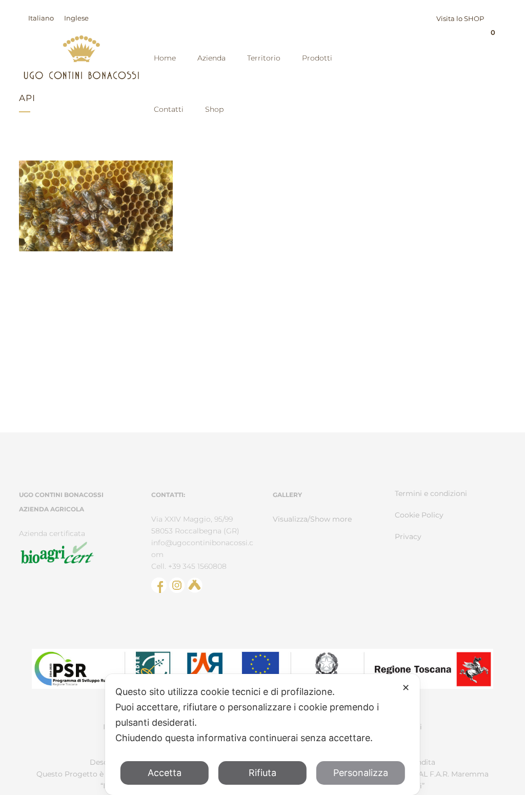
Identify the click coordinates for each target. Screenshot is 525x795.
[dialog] (262, 734)
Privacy (408, 536)
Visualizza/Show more (312, 519)
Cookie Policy (419, 515)
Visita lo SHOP (460, 18)
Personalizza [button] (360, 772)
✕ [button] (406, 687)
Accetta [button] (164, 772)
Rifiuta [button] (262, 772)
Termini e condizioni (431, 493)
